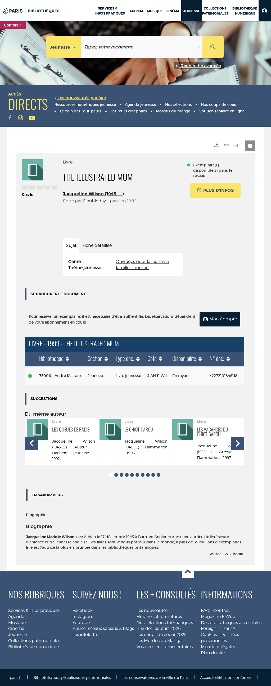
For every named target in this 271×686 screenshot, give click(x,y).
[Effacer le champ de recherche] (199, 47)
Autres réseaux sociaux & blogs (103, 628)
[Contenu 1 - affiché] (111, 475)
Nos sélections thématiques (165, 622)
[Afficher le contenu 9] (153, 475)
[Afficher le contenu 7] (142, 475)
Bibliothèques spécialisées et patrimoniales (72, 677)
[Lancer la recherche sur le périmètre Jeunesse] (213, 47)
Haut (188, 572)
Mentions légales (218, 646)
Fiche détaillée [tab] (97, 245)
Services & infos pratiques (34, 610)
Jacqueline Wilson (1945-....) (93, 194)
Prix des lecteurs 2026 (159, 628)
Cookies (209, 634)
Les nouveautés (152, 610)
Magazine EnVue (218, 616)
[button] (265, 10)
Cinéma (16, 628)
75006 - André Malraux (60, 375)
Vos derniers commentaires (165, 646)
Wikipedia (233, 554)
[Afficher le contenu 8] (148, 475)
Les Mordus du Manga (159, 640)
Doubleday (94, 200)
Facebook (83, 610)
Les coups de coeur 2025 (162, 634)
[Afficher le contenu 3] (121, 475)
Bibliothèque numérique (33, 646)
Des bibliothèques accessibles (231, 622)
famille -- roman (132, 267)
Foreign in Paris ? (218, 628)
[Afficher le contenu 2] (116, 475)
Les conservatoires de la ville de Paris (155, 677)
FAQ (205, 610)
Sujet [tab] (71, 245)
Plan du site (213, 652)
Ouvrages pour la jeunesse (142, 261)
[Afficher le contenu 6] (137, 475)
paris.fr (16, 677)
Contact (221, 610)
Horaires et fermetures (159, 616)
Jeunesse (17, 634)
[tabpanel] (123, 265)
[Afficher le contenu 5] (132, 475)
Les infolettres (86, 634)
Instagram (83, 616)
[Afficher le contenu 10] (158, 475)
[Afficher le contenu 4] (127, 475)
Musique (17, 622)
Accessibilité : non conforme (225, 677)
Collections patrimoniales (34, 640)
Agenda (16, 616)
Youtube (81, 622)
